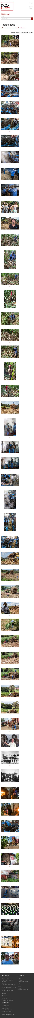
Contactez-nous (5, 1005)
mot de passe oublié (5, 14)
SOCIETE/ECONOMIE (23, 981)
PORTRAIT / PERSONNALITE (9, 986)
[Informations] (11, 916)
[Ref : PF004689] (10, 909)
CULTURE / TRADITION (7, 980)
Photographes (5, 1008)
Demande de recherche (7, 1000)
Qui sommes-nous (6, 1007)
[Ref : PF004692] (10, 942)
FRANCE (4, 981)
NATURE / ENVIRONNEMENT (9, 984)
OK (32, 18)
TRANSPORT (5, 993)
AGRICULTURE (5, 978)
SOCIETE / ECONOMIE (7, 990)
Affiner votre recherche (7, 28)
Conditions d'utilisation (7, 1011)
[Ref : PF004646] (10, 958)
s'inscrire (3, 13)
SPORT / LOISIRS (6, 992)
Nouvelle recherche (20, 28)
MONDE (4, 983)
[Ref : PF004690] (10, 925)
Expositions (4, 998)
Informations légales (6, 1009)
